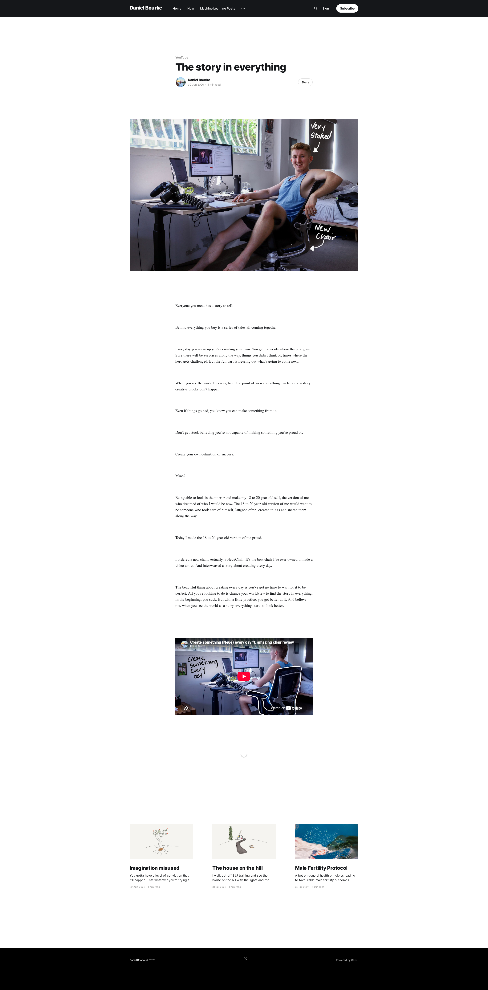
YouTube (181, 57)
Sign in (327, 8)
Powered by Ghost (347, 960)
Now (190, 8)
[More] (243, 8)
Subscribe (347, 8)
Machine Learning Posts (217, 8)
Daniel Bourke (146, 8)
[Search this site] (316, 8)
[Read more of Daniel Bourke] (180, 82)
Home (177, 8)
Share (305, 82)
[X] (245, 958)
